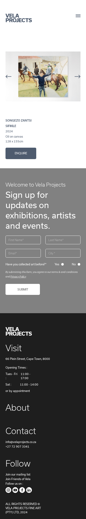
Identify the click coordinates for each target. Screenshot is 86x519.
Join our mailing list (18, 474)
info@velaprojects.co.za (21, 441)
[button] (15, 76)
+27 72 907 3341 (17, 446)
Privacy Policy (18, 276)
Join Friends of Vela (18, 479)
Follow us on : (14, 483)
